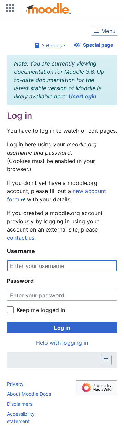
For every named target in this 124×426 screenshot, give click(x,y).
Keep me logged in (41, 310)
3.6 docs (50, 45)
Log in (62, 327)
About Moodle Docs (29, 394)
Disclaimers (19, 404)
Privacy (15, 384)
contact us (20, 237)
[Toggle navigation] (8, 9)
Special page (98, 45)
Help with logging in (62, 342)
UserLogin (82, 96)
